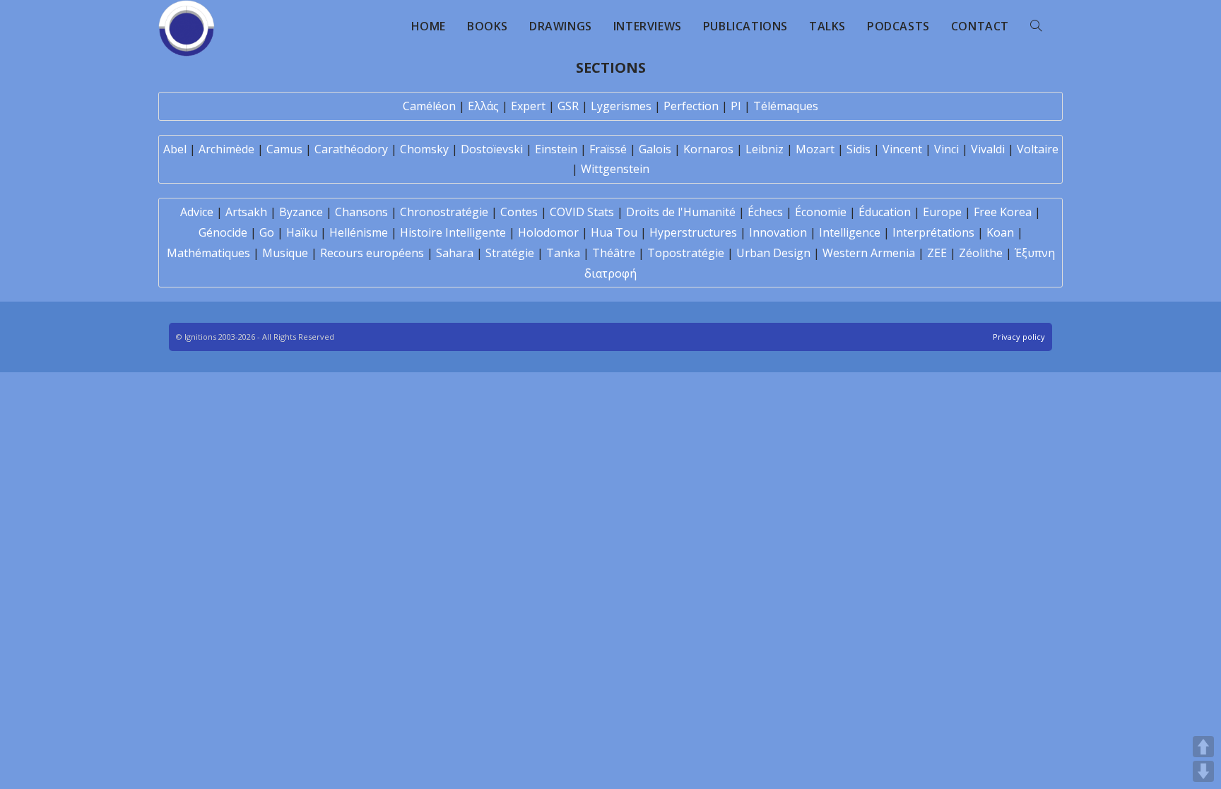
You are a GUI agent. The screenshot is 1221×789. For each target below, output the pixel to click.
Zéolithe (981, 253)
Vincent (902, 149)
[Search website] (1036, 26)
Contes (519, 212)
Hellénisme (358, 232)
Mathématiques (208, 253)
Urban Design (773, 253)
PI (736, 106)
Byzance (301, 212)
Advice (196, 212)
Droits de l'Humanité (681, 212)
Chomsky (424, 149)
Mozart (815, 149)
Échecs (765, 212)
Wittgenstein (615, 169)
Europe (942, 212)
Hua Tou (614, 232)
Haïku (301, 232)
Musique (285, 253)
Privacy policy (1019, 336)
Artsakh (246, 212)
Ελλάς (483, 106)
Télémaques (785, 106)
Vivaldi (988, 149)
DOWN (1203, 771)
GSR (568, 106)
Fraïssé (608, 149)
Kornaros (708, 149)
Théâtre (613, 253)
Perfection (691, 106)
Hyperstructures (693, 232)
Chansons (361, 212)
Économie (821, 212)
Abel (175, 149)
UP (1203, 746)
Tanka (563, 253)
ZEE (937, 253)
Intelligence (849, 232)
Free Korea (1003, 212)
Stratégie (509, 253)
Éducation (885, 212)
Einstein (556, 149)
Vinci (946, 149)
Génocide (223, 232)
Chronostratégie (444, 212)
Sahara (454, 253)
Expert (528, 106)
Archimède (226, 149)
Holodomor (548, 232)
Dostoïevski (492, 149)
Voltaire (1037, 149)
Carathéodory (351, 149)
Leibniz (764, 149)
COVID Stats (582, 212)
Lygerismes (621, 106)
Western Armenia (868, 253)
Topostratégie (685, 253)
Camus (284, 149)
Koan (1000, 232)
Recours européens (372, 253)
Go (266, 232)
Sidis (859, 149)
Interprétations (933, 232)
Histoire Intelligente (453, 232)
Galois (655, 149)
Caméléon (429, 106)
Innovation (778, 232)
